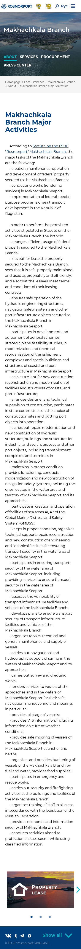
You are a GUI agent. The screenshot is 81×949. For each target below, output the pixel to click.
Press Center (18, 65)
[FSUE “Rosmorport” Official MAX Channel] (31, 936)
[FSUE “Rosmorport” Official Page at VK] (10, 936)
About (10, 57)
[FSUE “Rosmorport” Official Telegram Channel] (23, 936)
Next (78, 889)
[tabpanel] (40, 889)
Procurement (55, 57)
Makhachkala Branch (37, 29)
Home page (13, 82)
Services (29, 57)
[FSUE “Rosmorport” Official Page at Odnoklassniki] (17, 936)
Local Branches (34, 82)
